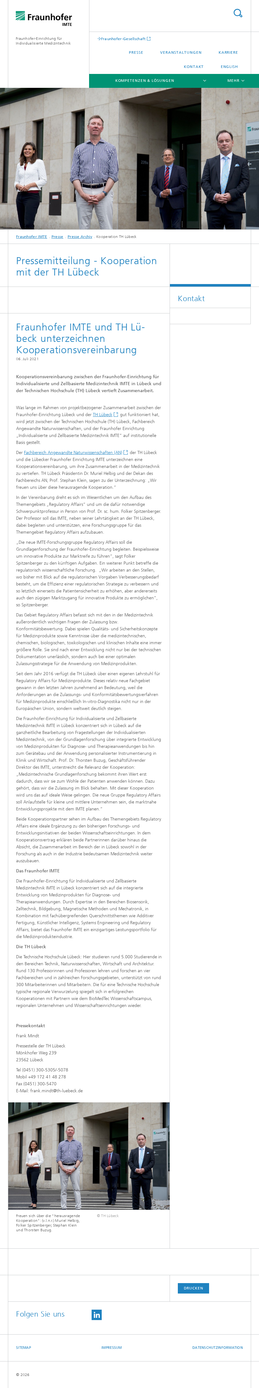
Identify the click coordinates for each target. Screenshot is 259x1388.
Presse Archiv (80, 236)
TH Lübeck (102, 414)
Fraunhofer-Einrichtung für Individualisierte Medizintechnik (43, 40)
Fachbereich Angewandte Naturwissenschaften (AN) (73, 452)
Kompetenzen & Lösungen (144, 80)
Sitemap (23, 1348)
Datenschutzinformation (217, 1348)
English (229, 66)
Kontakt (194, 66)
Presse (136, 52)
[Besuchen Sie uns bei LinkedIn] (97, 1315)
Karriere (228, 52)
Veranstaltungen (181, 52)
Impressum (111, 1348)
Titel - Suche (238, 13)
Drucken (193, 1288)
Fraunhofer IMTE (31, 236)
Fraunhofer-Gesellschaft (123, 39)
